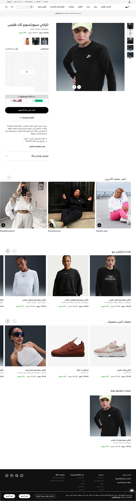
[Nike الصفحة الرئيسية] (128, 7)
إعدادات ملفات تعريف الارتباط (45, 496)
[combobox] (24, 7)
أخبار (83, 481)
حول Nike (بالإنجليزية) (77, 475)
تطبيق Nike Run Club (59, 478)
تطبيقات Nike (60, 475)
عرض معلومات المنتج (37, 146)
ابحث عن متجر (17, 1)
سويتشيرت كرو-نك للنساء (122, 442)
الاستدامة (81, 490)
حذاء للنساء (127, 372)
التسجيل (38, 1)
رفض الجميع (24, 496)
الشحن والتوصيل (98, 481)
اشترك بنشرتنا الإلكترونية (123, 479)
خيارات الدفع (100, 487)
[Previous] (74, 87)
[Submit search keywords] (31, 7)
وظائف (82, 484)
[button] (106, 7)
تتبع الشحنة (100, 478)
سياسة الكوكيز (116, 497)
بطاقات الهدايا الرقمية (124, 483)
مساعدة (46, 1)
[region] (68, 496)
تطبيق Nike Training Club (57, 481)
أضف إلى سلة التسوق (26, 110)
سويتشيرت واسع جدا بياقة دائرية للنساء (74, 302)
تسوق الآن (58, 13)
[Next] (79, 87)
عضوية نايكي (80, 478)
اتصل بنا (101, 490)
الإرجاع (101, 484)
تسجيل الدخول (28, 1)
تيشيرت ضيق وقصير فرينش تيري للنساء (32, 372)
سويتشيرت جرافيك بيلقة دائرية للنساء (117, 302)
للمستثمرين (81, 487)
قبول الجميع (9, 496)
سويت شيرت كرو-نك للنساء (36, 302)
